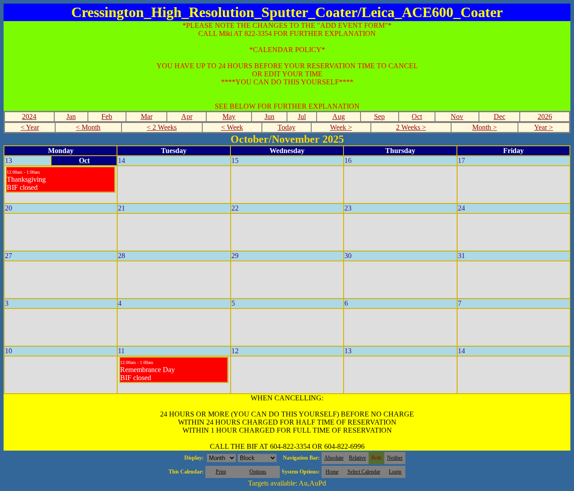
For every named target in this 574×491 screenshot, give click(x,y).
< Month (88, 127)
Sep (379, 116)
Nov (457, 116)
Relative (357, 458)
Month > (484, 127)
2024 (29, 116)
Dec (499, 116)
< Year (30, 127)
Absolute (334, 458)
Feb (106, 116)
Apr (186, 116)
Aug (338, 116)
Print (221, 472)
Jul (302, 116)
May (228, 116)
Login (395, 472)
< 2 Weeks (162, 127)
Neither (395, 458)
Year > (543, 127)
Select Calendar (364, 472)
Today (287, 127)
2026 (545, 116)
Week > (341, 127)
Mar (146, 116)
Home (332, 472)
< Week (232, 127)
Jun (269, 116)
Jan (71, 116)
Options (257, 472)
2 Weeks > (411, 127)
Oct (417, 116)
